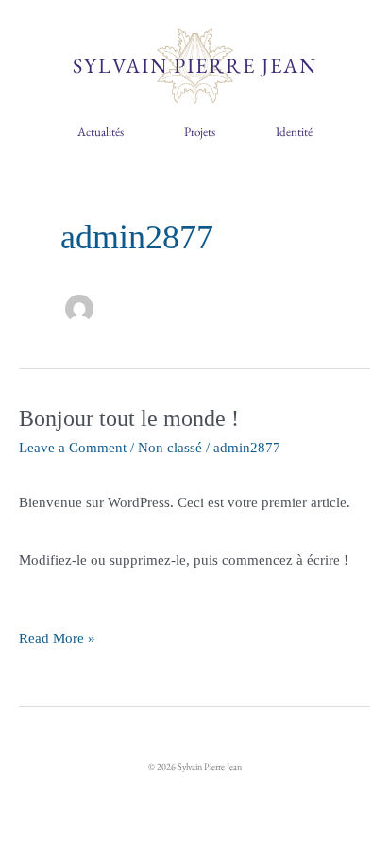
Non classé (170, 447)
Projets (199, 132)
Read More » (57, 628)
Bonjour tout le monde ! (129, 418)
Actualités (100, 132)
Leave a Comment (73, 447)
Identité (294, 132)
